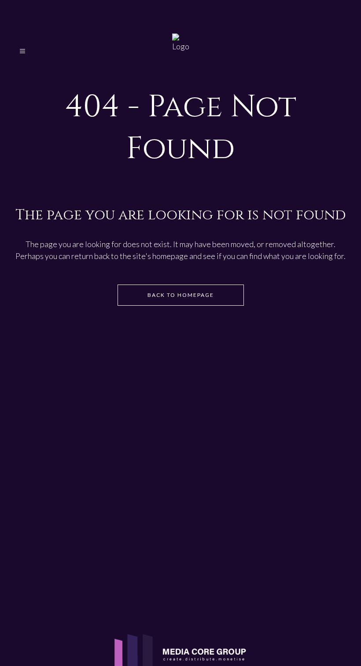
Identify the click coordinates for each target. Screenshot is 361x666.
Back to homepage (180, 295)
